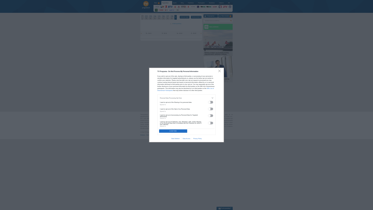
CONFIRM (173, 131)
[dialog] (186, 105)
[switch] (210, 102)
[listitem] (186, 98)
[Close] (220, 71)
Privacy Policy (197, 138)
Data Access (186, 138)
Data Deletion (175, 138)
